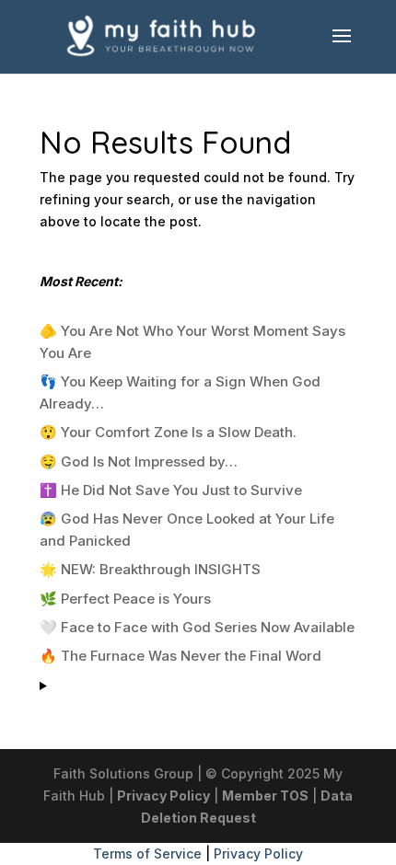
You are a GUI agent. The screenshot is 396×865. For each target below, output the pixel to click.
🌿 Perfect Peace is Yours (125, 598)
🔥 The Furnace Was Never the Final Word (180, 655)
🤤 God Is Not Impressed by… (139, 461)
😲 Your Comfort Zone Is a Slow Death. (168, 432)
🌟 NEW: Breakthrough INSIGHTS (150, 569)
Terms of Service (147, 853)
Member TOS (265, 795)
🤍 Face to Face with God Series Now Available (197, 627)
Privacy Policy (163, 795)
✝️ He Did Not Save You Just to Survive (171, 490)
